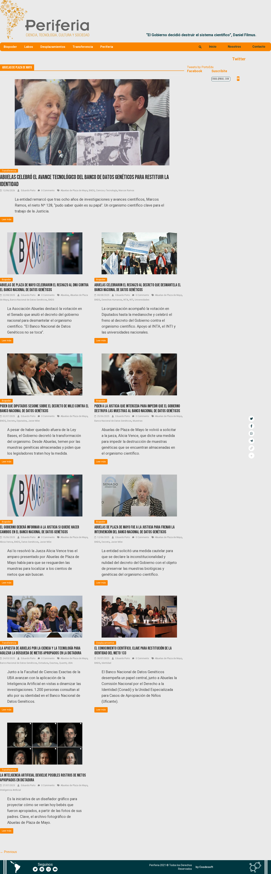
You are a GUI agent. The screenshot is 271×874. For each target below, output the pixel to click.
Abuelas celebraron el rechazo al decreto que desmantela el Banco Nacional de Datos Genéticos (137, 287)
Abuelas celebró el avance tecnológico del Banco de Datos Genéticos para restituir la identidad (84, 181)
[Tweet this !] (251, 419)
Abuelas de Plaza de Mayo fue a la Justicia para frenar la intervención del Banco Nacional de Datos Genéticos (134, 530)
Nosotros (234, 46)
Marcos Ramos (126, 190)
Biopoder (10, 47)
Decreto (11, 421)
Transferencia (83, 47)
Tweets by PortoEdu (200, 67)
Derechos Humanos (112, 299)
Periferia (106, 47)
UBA (70, 663)
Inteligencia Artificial (10, 790)
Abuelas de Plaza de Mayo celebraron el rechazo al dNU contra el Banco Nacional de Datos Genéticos (44, 287)
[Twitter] (35, 869)
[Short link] (251, 448)
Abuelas (65, 295)
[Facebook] (41, 869)
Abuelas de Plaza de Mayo (74, 190)
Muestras (138, 421)
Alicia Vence (6, 542)
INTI (131, 299)
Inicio (212, 46)
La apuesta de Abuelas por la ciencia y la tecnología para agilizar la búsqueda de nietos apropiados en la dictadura (40, 651)
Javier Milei (34, 421)
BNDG (92, 190)
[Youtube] (55, 869)
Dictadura (43, 663)
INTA (125, 299)
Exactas (54, 663)
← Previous (8, 852)
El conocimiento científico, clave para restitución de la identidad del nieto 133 (133, 651)
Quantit (63, 663)
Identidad (106, 663)
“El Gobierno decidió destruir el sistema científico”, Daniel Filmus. (148, 35)
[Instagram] (48, 869)
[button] (266, 35)
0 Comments (48, 190)
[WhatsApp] (251, 433)
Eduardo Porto (28, 190)
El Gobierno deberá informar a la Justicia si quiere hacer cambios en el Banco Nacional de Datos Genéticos (39, 530)
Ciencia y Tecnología (106, 190)
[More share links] (251, 456)
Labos (28, 47)
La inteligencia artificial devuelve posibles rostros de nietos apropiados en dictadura (43, 778)
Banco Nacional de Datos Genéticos (28, 299)
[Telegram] (251, 441)
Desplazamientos (52, 47)
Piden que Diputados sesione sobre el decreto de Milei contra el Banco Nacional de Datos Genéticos (44, 408)
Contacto (258, 46)
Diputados (22, 421)
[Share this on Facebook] (251, 426)
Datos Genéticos (30, 542)
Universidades (142, 299)
